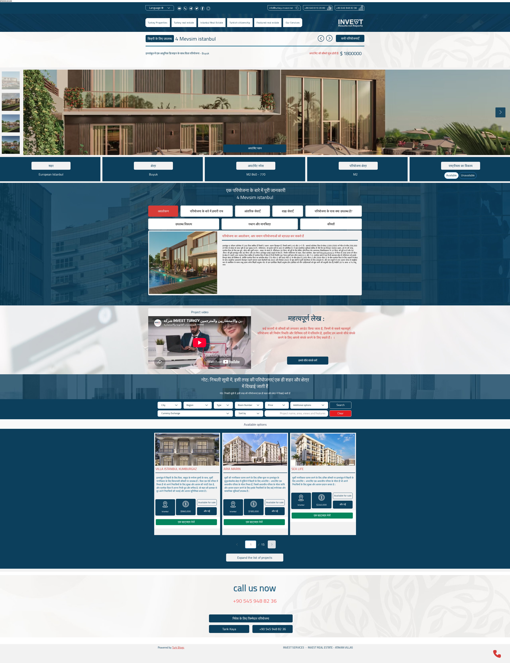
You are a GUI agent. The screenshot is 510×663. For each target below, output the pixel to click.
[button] (184, 22)
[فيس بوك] (202, 8)
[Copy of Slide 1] (256, 605)
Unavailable (468, 175)
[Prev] (237, 544)
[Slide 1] (253, 605)
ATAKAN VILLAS (344, 647)
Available (451, 175)
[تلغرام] (191, 8)
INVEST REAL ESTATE (320, 647)
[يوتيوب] (179, 8)
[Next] (272, 544)
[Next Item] (500, 112)
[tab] (163, 211)
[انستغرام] (208, 8)
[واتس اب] (185, 8)
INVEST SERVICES (293, 647)
